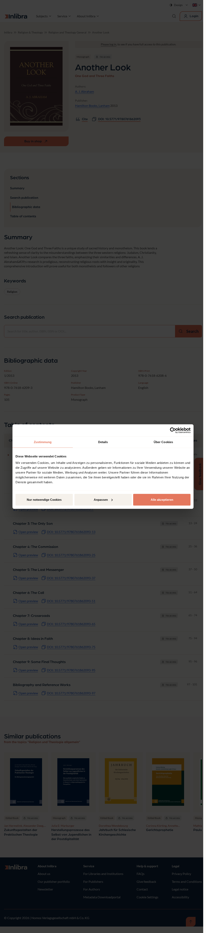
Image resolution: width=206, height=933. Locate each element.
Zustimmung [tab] (43, 442)
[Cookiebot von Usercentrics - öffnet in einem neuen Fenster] (173, 430)
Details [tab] (103, 442)
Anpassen (101, 499)
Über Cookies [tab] (163, 442)
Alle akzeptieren (162, 499)
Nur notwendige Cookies (44, 499)
